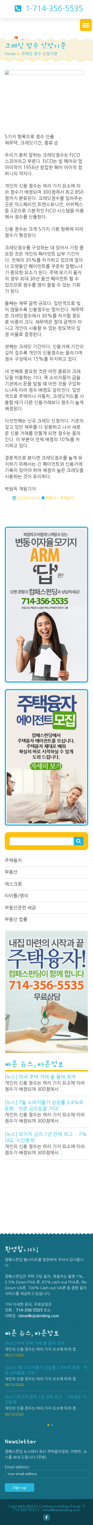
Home (10, 54)
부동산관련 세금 (20, 907)
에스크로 (13, 884)
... (61, 1089)
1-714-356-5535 (53, 8)
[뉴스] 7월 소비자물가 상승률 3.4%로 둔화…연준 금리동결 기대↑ (44, 1105)
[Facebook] (46, 1517)
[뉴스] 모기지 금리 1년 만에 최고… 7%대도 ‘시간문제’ (46, 1137)
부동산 (11, 872)
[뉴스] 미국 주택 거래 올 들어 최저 (40, 1077)
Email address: (17, 1467)
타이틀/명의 (16, 896)
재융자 (51, 498)
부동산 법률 (16, 919)
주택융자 (13, 860)
